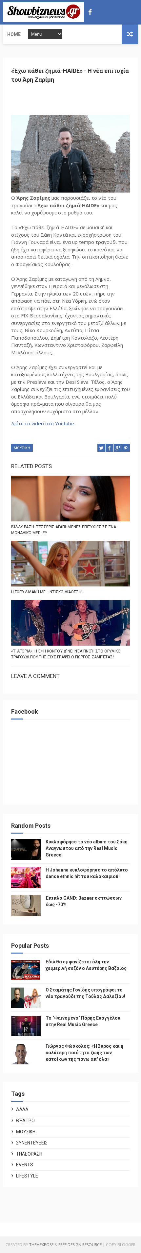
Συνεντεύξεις (32, 1142)
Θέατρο (25, 1120)
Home (14, 34)
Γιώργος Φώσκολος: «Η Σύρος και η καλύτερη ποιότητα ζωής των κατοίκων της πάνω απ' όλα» (84, 1052)
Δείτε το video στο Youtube (42, 423)
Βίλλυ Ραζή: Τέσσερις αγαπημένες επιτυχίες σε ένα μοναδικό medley (63, 530)
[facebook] (90, 12)
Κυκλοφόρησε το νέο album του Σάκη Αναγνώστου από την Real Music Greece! (87, 848)
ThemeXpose (41, 1244)
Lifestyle (27, 1175)
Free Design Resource (80, 1244)
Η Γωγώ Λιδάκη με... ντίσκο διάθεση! (46, 592)
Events (24, 1164)
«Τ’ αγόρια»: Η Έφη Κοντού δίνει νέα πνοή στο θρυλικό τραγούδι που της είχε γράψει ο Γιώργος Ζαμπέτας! (66, 654)
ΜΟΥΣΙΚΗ (22, 448)
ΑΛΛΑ (22, 1109)
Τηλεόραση (29, 1154)
